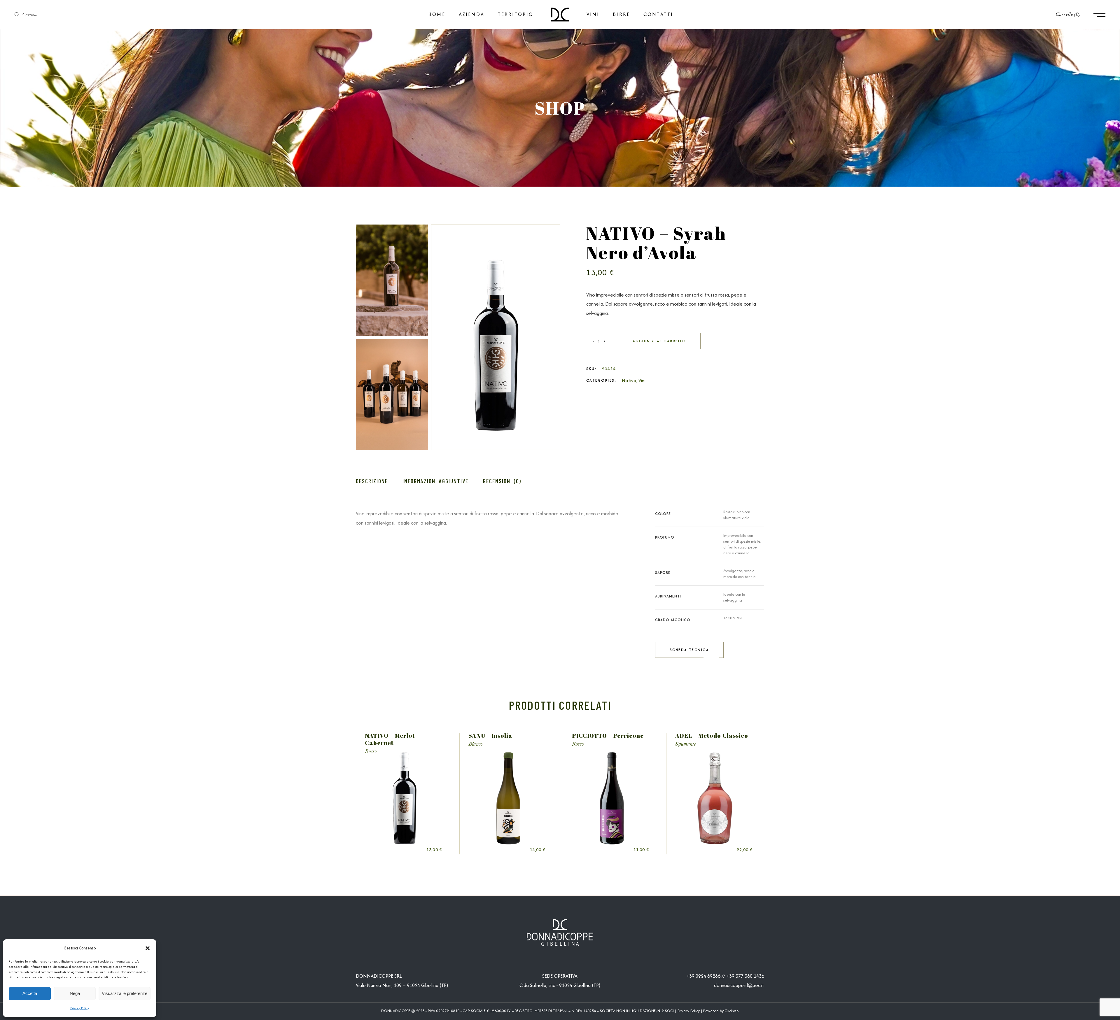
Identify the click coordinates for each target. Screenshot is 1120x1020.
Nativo (629, 380)
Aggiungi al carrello (659, 341)
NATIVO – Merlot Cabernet (390, 739)
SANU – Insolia (490, 735)
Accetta (29, 993)
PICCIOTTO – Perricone (608, 735)
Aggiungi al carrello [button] (413, 850)
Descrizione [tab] (372, 480)
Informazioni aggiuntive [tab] (435, 480)
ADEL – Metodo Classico (711, 735)
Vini (641, 380)
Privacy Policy (79, 1008)
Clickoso (731, 1011)
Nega (75, 993)
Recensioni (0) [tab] (502, 480)
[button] (147, 948)
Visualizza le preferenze (124, 993)
